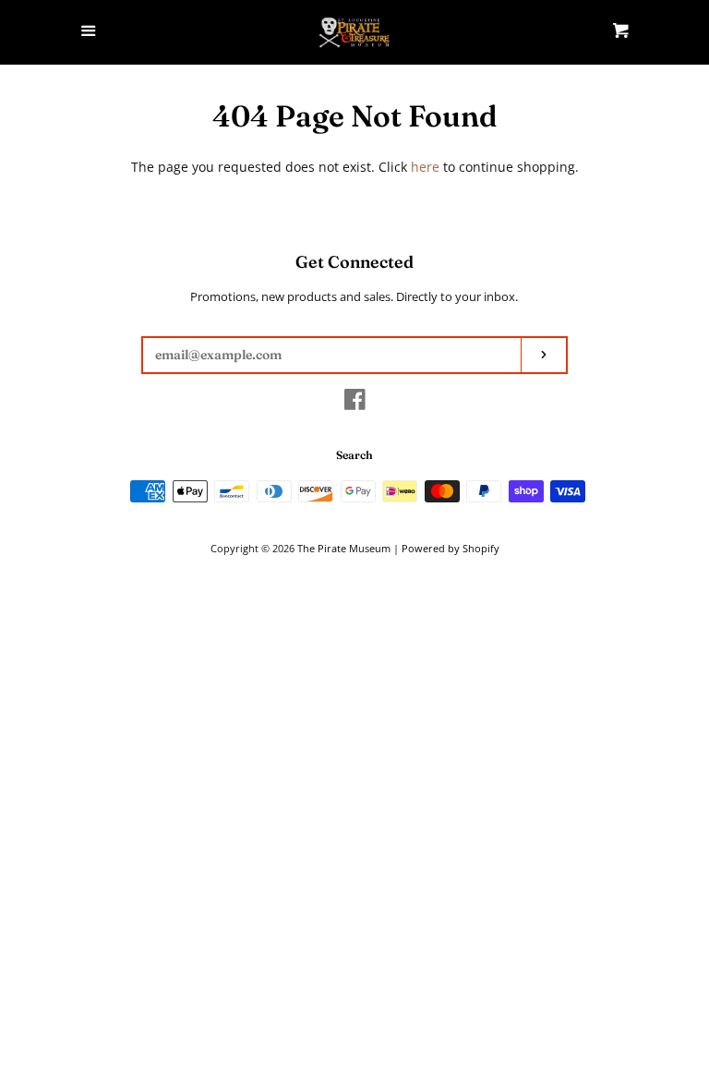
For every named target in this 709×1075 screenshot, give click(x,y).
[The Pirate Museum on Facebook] (355, 403)
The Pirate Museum (344, 548)
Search (354, 455)
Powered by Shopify (450, 548)
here (425, 166)
